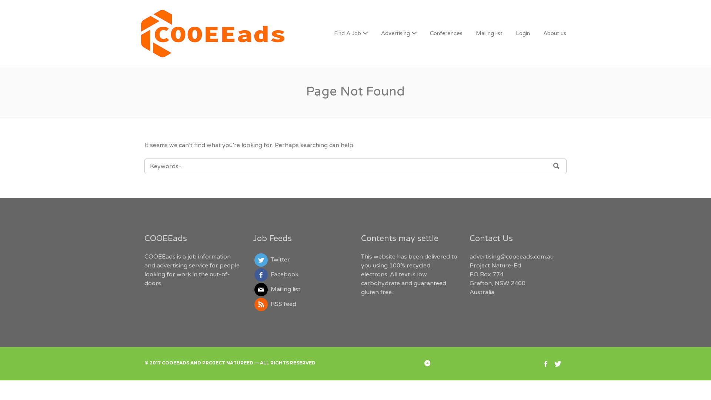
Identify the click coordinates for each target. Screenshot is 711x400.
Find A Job (347, 33)
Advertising (395, 33)
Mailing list (489, 33)
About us (554, 33)
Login (523, 33)
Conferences (446, 33)
